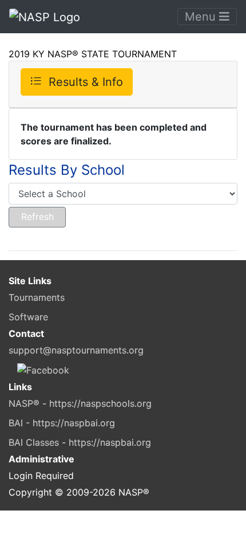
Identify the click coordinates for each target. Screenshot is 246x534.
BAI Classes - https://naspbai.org (80, 442)
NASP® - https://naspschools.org (80, 403)
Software (28, 317)
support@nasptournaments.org (76, 350)
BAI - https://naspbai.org (62, 423)
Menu (202, 16)
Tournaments (37, 297)
